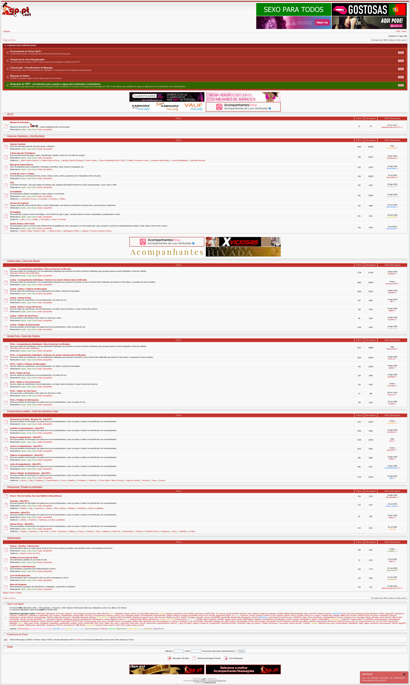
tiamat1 (257, 623)
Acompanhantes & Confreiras (40, 629)
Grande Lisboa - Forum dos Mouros (23, 261)
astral (228, 613)
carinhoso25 (22, 615)
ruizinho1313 (393, 621)
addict (99, 613)
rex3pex (233, 621)
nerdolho (220, 619)
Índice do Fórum (10, 40)
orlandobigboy (323, 619)
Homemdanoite (103, 617)
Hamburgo (43, 520)
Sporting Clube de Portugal (72, 160)
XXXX (122, 625)
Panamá (139, 531)
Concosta (88, 615)
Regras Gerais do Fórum (30, 553)
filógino (391, 310)
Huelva (49, 508)
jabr (163, 617)
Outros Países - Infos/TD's (22, 524)
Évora (63, 480)
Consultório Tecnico (28, 199)
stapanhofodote (163, 623)
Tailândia (182, 531)
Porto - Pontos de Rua (20, 373)
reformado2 (208, 621)
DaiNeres (391, 328)
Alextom (127, 613)
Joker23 (255, 617)
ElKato (236, 615)
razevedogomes (162, 621)
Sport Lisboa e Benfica (29, 160)
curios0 (117, 615)
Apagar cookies (9, 593)
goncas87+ (391, 450)
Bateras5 (256, 613)
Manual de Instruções (20, 122)
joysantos (284, 617)
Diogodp (184, 615)
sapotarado (53, 623)
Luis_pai (29, 619)
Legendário (360, 617)
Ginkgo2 (29, 617)
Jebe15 (183, 617)
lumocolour (51, 619)
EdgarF (228, 615)
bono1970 (313, 613)
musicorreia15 (180, 619)
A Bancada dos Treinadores (22, 153)
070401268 (40, 613)
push (99, 621)
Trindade (314, 623)
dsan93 (212, 615)
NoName (258, 619)
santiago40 (44, 623)
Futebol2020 (384, 615)
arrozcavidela (188, 613)
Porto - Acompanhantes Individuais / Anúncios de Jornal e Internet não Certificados (48, 355)
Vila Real (145, 480)
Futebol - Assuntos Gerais (138, 160)
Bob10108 (299, 613)
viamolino (391, 293)
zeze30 (141, 625)
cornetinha (391, 386)
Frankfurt (32, 520)
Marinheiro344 (86, 619)
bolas (306, 613)
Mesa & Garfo (55, 231)
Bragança (39, 480)
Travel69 (306, 623)
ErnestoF (266, 615)
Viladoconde (30, 625)
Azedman (243, 613)
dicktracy (176, 615)
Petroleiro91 (25, 621)
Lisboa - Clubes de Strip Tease (24, 316)
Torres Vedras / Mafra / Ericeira (111, 480)
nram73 (289, 619)
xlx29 (117, 625)
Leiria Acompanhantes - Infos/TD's (25, 464)
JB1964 (169, 617)
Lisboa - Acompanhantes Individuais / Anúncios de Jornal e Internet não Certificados (48, 280)
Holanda (90, 531)
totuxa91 (298, 623)
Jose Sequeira (273, 617)
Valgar (366, 623)
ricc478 (280, 621)
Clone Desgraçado (92, 629)
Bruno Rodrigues (371, 613)
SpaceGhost (391, 349)
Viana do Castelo (132, 480)
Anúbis (162, 613)
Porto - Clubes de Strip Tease (23, 391)
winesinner (391, 148)
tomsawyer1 (273, 623)
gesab (23, 617)
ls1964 (399, 617)
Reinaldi (217, 621)
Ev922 (293, 615)
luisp (44, 619)
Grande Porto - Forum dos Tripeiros (23, 336)
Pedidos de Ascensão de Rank (24, 557)
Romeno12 (332, 621)
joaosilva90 (225, 617)
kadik (304, 617)
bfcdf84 (280, 613)
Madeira (72, 480)
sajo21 (20, 623)
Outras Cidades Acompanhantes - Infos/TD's (30, 473)
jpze (290, 617)
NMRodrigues (248, 619)
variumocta (374, 623)
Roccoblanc (303, 621)
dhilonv (391, 518)
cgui (50, 615)
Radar (39, 129)
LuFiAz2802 (14, 619)
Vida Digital (45, 219)
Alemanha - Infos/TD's (20, 512)
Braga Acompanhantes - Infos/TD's (26, 437)
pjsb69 (57, 621)
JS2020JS (297, 617)
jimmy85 (200, 617)
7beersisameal (78, 613)
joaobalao (391, 377)
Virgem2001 (40, 625)
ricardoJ (262, 621)
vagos (360, 623)
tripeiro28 (322, 623)
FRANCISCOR (363, 615)
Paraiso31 (345, 619)
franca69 (353, 615)
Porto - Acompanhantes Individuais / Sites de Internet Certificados (40, 344)
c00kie (381, 613)
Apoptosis (169, 613)
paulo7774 (361, 619)
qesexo (118, 621)
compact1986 (78, 615)
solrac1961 (134, 623)
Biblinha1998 (289, 613)
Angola (23, 531)
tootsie (291, 623)
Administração (13, 538)
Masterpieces (98, 619)
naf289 (199, 619)
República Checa (152, 531)
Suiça (174, 531)
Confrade (103, 629)
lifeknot (388, 617)
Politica (62, 199)
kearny (309, 617)
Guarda (162, 480)
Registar (7, 31)
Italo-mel (158, 617)
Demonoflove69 (146, 615)
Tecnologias (15, 212)
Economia (43, 199)
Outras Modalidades (180, 160)
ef (233, 615)
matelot (107, 619)
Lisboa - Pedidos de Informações (25, 325)
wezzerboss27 (69, 625)
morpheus (163, 619)
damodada (130, 615)
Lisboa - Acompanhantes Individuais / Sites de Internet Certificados (40, 269)
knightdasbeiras (329, 617)
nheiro (239, 619)
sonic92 (142, 623)
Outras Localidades (95, 508)
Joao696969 (215, 617)
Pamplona (81, 508)
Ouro (130, 629)
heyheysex (66, 617)
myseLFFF (191, 619)
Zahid (128, 625)
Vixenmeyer (50, 625)
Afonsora (105, 613)
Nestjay (228, 619)
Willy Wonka (80, 625)
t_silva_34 (182, 623)
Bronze (69, 629)
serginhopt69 (64, 623)
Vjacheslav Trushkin (199, 680)
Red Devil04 (198, 621)
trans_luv (391, 395)
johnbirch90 (235, 617)
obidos (314, 619)
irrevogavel (143, 617)
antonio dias (154, 613)
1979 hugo (60, 613)
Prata (141, 629)
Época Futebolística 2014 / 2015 (112, 160)
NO (391, 302)
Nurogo (296, 619)
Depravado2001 (159, 615)
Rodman (312, 621)
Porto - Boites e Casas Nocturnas (25, 382)
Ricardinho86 (242, 621)
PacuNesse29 (335, 619)
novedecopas (280, 619)
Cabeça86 (389, 613)
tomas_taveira (391, 506)
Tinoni (391, 529)
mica (391, 441)
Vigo (31, 508)
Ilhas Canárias (60, 508)
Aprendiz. (57, 629)
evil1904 (300, 615)
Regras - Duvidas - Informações (24, 546)
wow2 (105, 625)
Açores (24, 480)
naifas (205, 619)
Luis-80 (22, 619)
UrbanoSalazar (341, 623)
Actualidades (16, 192)
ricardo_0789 (253, 621)
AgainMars (119, 613)
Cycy (123, 615)
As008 (207, 613)
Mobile (35, 219)
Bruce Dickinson (357, 613)
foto (347, 615)
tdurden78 (204, 623)
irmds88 (135, 617)
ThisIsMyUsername (228, 623)
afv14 (112, 613)
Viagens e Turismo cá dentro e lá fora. (97, 231)
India (98, 531)
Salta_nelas (28, 623)
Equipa (19, 593)
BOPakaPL (391, 186)
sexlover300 (89, 623)
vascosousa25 (385, 623)
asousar (222, 613)
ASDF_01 (214, 613)
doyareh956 (193, 615)
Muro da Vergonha (18, 584)
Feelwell (324, 615)
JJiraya (207, 617)
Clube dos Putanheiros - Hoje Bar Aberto (26, 136)
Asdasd (391, 404)
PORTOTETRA (77, 621)
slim (111, 623)
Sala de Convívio (17, 144)
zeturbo (134, 625)
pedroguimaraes (381, 619)
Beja (31, 480)
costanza (109, 615)
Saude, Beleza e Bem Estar (22, 224)
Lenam (381, 617)
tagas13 (196, 623)
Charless (56, 615)
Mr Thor (171, 619)
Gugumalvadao (40, 617)
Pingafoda (34, 621)
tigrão (23, 129)
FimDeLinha (391, 158)
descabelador (391, 497)
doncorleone (391, 177)
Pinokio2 (42, 621)
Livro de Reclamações (20, 575)
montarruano (153, 619)
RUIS (385, 621)
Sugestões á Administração (22, 566)
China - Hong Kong (58, 531)
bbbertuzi (264, 613)
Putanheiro (148, 629)
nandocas (212, 619)
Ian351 (119, 617)
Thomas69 (241, 623)
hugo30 (112, 617)
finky (330, 615)
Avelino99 (235, 613)
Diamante (112, 629)
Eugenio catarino (283, 615)
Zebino (391, 459)
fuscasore (374, 615)
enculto (252, 615)
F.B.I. (12, 183)
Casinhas (391, 319)
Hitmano (93, 617)
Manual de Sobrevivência (21, 165)
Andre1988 (144, 613)
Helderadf (57, 617)
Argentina (33, 531)
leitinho (368, 617)
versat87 (12, 625)
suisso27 (173, 623)
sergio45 (73, 623)
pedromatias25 (394, 619)
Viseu (154, 480)
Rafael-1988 (137, 621)
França (81, 531)
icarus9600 (127, 617)
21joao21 (68, 613)
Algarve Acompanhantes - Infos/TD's (27, 455)
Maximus (114, 619)
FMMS (342, 615)
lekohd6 (375, 617)
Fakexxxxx (308, 615)
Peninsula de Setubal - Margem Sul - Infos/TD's (31, 419)
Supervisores (158, 629)
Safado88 (13, 623)
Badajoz (72, 508)
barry (250, 613)
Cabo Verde (44, 531)
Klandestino (317, 617)
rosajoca (361, 621)
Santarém (92, 480)
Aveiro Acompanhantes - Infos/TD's (26, 446)
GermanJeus (14, 617)
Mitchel (145, 619)
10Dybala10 (50, 613)
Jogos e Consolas (59, 219)
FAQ (398, 31)
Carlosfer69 (43, 615)
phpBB (203, 679)
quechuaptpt (126, 621)
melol (121, 619)
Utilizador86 (352, 623)
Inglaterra (106, 531)
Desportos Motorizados (160, 160)
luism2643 (38, 619)
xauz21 (111, 625)
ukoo (333, 623)
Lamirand (346, 617)
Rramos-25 (370, 621)
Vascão (395, 623)
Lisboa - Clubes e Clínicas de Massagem (28, 289)
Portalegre (82, 480)
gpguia (391, 368)
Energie (259, 615)
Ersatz (273, 615)
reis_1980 (225, 621)
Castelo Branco (52, 480)
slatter (107, 623)
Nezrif (234, 619)
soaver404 (124, 623)
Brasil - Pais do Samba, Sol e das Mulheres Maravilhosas (36, 496)
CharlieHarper (66, 615)
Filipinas (72, 531)
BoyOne (328, 613)
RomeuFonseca (344, 621)
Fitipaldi (336, 615)
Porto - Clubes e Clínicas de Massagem (28, 364)
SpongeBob (47, 129)
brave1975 (337, 613)
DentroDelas (391, 168)
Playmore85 (65, 621)
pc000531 (370, 619)
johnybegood (246, 617)
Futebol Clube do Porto (50, 160)
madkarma (67, 619)
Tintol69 (264, 623)
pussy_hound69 (108, 621)
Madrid (23, 508)
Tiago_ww (250, 623)
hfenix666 (75, 617)
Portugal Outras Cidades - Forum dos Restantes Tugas (32, 411)
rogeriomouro (322, 621)
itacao (151, 617)
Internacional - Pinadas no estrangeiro (24, 487)
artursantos (199, 613)
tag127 (189, 623)
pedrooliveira (14, 621)
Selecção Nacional (198, 160)
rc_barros (173, 621)
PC (28, 219)
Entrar (404, 31)
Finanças (53, 199)
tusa (328, 623)
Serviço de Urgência (19, 203)
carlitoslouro (33, 615)
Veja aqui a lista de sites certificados (25, 273)
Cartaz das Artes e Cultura (22, 174)
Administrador (23, 629)
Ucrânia (192, 531)
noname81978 (268, 619)
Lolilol (394, 617)
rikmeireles (391, 432)
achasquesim (90, 613)
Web (23, 219)
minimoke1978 (135, 619)
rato (153, 621)
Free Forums (213, 680)
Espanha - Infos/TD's (19, 501)
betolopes (273, 613)
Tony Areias (283, 623)
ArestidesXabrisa (391, 468)
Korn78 (339, 617)
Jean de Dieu (391, 197)
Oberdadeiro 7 (305, 619)
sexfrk (80, 623)
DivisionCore (222, 680)
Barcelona (39, 508)
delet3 (137, 615)
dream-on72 (203, 615)
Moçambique (128, 531)
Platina (135, 629)
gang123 (393, 615)
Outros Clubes (91, 160)
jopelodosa (263, 617)
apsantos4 (178, 613)
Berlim (23, 520)
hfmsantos (84, 617)
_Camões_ (391, 551)
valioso (391, 561)
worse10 (98, 625)
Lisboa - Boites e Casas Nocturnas (26, 307)
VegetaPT (402, 623)
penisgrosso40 (391, 284)
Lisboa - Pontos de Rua (20, 298)
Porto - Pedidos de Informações (24, 400)
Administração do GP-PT (391, 127)
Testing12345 (214, 623)
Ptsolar (86, 621)
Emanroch (244, 615)
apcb (391, 478)
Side (96, 623)
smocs (116, 623)
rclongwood (182, 621)
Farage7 (317, 615)
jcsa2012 (176, 617)
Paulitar (353, 619)
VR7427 (59, 625)
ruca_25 (379, 621)
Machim (59, 619)
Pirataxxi (50, 621)
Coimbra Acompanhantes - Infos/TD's (27, 428)
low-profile (391, 217)
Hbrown (50, 617)
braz (344, 613)
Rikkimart (287, 621)
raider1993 (147, 621)
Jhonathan (191, 617)
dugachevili (220, 615)
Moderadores (122, 629)
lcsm (353, 617)
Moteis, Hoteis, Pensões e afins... (34, 231)
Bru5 (348, 613)
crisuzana (391, 579)
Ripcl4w (295, 621)
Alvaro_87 (135, 613)
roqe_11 (354, 621)
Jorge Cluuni (32, 129)
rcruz (190, 621)
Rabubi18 (391, 274)
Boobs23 (321, 613)
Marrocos (116, 531)
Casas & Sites (78, 629)
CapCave (13, 615)
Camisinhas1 (399, 613)
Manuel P (76, 619)
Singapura (165, 531)
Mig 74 (126, 619)
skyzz (101, 623)
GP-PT (10, 114)
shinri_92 (391, 359)
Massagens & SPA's (71, 231)
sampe (36, 623)
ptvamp (93, 621)
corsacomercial (99, 615)
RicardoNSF (271, 621)
